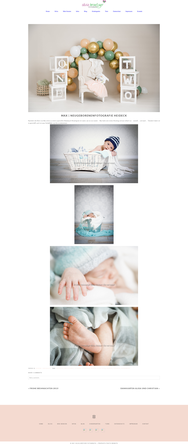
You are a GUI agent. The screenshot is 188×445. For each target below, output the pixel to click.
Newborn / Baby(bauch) (43, 368)
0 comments (35, 372)
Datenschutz (117, 11)
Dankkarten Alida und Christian (139, 388)
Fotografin (86, 368)
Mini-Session (67, 11)
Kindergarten (96, 11)
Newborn (109, 368)
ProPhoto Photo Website (108, 443)
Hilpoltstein (101, 368)
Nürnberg (116, 368)
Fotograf (78, 368)
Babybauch (59, 368)
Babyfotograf (69, 368)
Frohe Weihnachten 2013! (44, 388)
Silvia (56, 11)
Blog (85, 11)
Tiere (106, 11)
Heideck (93, 368)
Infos (77, 11)
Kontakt (139, 11)
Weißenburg (125, 368)
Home (48, 11)
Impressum (129, 11)
